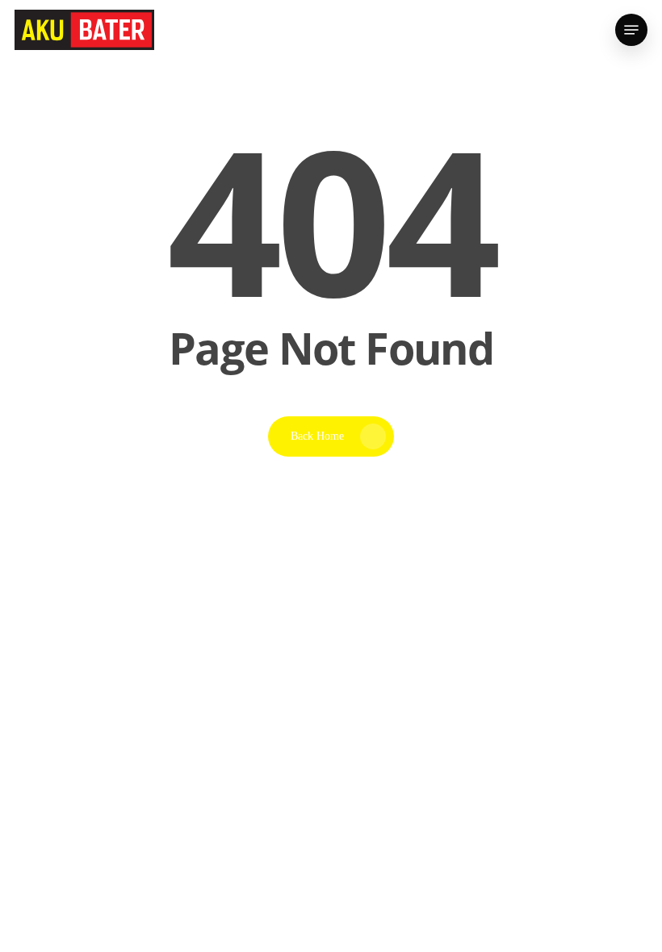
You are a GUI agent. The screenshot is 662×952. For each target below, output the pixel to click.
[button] (631, 30)
